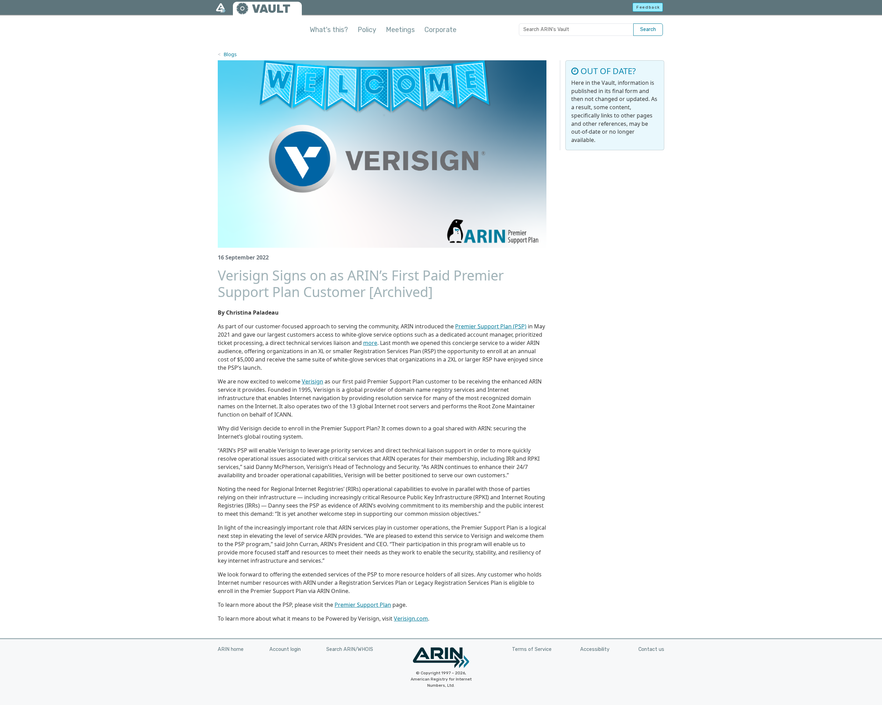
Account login (285, 649)
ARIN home (231, 649)
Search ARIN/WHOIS (349, 649)
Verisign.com (411, 618)
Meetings (400, 29)
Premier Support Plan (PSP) (490, 326)
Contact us (651, 649)
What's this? (329, 29)
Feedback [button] (648, 7)
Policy (367, 29)
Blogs (230, 54)
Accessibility (594, 649)
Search (648, 29)
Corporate (440, 29)
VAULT (271, 9)
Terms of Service (532, 649)
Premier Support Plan (363, 605)
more (370, 343)
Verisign (312, 381)
